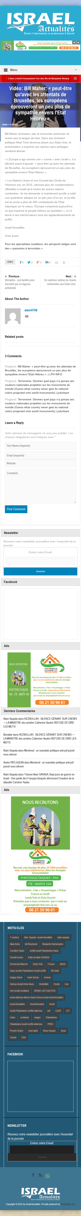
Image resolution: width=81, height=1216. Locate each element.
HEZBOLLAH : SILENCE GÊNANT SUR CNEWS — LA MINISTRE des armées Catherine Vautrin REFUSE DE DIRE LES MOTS (40, 723)
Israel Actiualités (17, 1004)
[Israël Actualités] (40, 23)
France (51, 964)
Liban (12, 1017)
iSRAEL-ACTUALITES (44, 990)
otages (37, 1017)
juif (49, 1010)
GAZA (62, 964)
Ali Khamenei (31, 944)
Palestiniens (51, 1017)
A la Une (14, 124)
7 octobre (14, 937)
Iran (67, 984)
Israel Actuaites (37, 1004)
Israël (51, 1004)
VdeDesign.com (68, 1204)
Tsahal (13, 1037)
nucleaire (24, 1017)
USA (23, 1037)
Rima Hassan (49, 1030)
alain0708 (31, 310)
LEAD (58, 1010)
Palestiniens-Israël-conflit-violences (26, 1024)
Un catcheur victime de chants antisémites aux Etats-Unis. (60, 280)
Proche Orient (16, 1030)
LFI (67, 1010)
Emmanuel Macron (19, 964)
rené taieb (33, 1030)
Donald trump (16, 957)
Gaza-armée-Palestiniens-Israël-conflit (28, 970)
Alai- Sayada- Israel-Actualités (38, 937)
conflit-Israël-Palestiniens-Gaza (44, 950)
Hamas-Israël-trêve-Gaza (22, 984)
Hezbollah (43, 984)
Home (4, 124)
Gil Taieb (55, 970)
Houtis (57, 984)
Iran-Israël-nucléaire (19, 990)
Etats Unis (37, 964)
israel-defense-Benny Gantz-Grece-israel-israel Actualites (36, 997)
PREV (50, 1024)
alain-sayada (63, 937)
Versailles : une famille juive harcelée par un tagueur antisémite (20, 282)
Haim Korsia (33, 977)
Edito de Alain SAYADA (38, 957)
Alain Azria (15, 944)
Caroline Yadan (17, 950)
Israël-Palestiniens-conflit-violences (26, 1010)
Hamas (47, 977)
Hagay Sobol (16, 977)
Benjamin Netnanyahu (52, 944)
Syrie (63, 1030)
